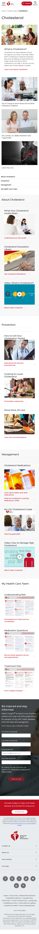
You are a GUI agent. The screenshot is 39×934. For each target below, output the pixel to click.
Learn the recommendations (15, 437)
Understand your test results (15, 238)
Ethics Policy (6, 900)
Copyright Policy (27, 898)
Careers (5, 895)
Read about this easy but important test (14, 364)
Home (4, 11)
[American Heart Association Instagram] (12, 878)
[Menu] (4, 3)
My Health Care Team (9, 189)
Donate (28, 3)
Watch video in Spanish (13, 308)
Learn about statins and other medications (16, 494)
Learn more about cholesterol (15, 69)
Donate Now (19, 812)
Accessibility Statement (13, 898)
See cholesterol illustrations (15, 274)
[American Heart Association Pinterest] (23, 885)
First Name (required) (9, 732)
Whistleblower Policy (10, 903)
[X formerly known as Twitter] (19, 878)
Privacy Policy (7, 772)
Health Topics (12, 11)
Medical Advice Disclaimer (27, 895)
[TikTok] (26, 878)
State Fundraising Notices (27, 905)
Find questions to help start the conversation (16, 620)
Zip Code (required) (8, 758)
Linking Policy (32, 900)
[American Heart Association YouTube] (33, 878)
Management (6, 185)
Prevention (5, 181)
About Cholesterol (8, 177)
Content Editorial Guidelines (27, 903)
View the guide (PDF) (12, 534)
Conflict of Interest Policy (19, 900)
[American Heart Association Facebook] (5, 878)
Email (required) (7, 749)
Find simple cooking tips (13, 401)
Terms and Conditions (19, 769)
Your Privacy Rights (19, 910)
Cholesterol (23, 11)
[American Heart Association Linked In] (16, 885)
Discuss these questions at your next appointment (16, 656)
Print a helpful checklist (13, 691)
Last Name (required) (9, 741)
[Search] (35, 2)
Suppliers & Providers (11, 905)
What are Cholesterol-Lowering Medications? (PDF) (16, 499)
